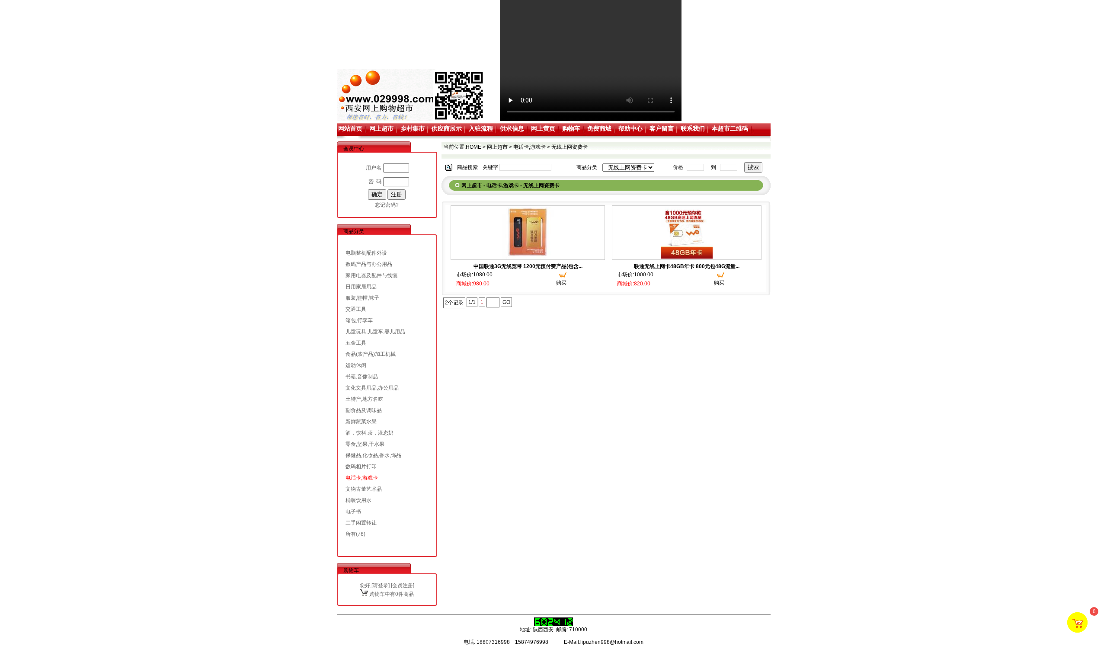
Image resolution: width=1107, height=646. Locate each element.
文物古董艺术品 (364, 489)
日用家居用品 (361, 287)
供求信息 (512, 128)
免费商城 (599, 128)
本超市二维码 (730, 128)
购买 (561, 283)
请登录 (380, 585)
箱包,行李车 (359, 320)
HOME (473, 147)
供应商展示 (447, 128)
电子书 (353, 511)
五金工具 (356, 343)
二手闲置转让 (361, 523)
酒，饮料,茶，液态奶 (370, 433)
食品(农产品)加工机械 (371, 354)
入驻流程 (481, 128)
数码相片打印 (361, 467)
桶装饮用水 (358, 500)
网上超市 (381, 128)
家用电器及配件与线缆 (371, 275)
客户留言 (661, 128)
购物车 (571, 128)
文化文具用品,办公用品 (372, 388)
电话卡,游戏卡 (362, 478)
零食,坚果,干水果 (365, 444)
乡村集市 (412, 128)
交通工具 (356, 309)
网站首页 (350, 128)
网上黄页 (543, 128)
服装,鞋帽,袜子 (362, 298)
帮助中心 (630, 128)
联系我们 (693, 128)
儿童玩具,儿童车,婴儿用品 (375, 332)
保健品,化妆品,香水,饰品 (373, 455)
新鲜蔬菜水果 (361, 422)
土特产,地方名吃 (364, 399)
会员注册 (402, 585)
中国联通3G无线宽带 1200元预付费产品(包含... (528, 266)
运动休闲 (356, 365)
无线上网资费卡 (569, 147)
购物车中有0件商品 (391, 594)
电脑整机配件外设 (366, 253)
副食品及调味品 (364, 410)
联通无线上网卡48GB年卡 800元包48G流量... (686, 266)
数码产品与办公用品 (369, 264)
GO (506, 302)
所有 (351, 534)
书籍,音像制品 (362, 377)
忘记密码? (387, 205)
